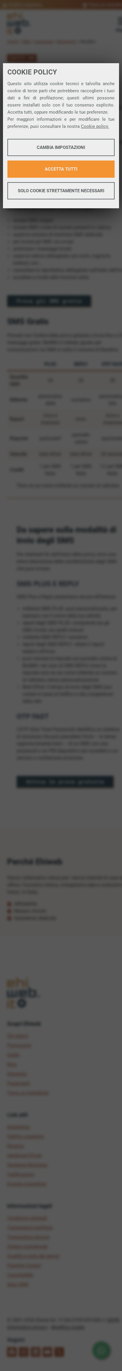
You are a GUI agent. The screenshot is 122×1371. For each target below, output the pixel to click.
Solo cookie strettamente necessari (61, 190)
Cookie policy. (95, 126)
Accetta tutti (61, 169)
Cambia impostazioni (61, 147)
